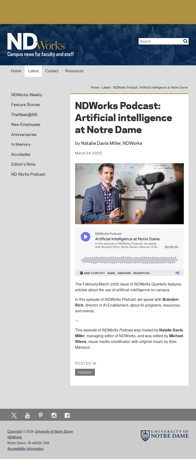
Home (16, 71)
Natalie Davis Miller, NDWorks (111, 143)
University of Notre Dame (54, 431)
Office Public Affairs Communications (98, 18)
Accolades (20, 154)
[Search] (185, 41)
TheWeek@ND (24, 114)
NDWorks (14, 437)
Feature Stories (25, 104)
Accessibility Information (25, 448)
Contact (51, 71)
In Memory (21, 144)
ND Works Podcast (28, 174)
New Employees (25, 124)
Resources (74, 71)
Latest (33, 71)
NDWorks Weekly (26, 94)
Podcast (85, 372)
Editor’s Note (23, 164)
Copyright (14, 431)
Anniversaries (24, 134)
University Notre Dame (98, 6)
